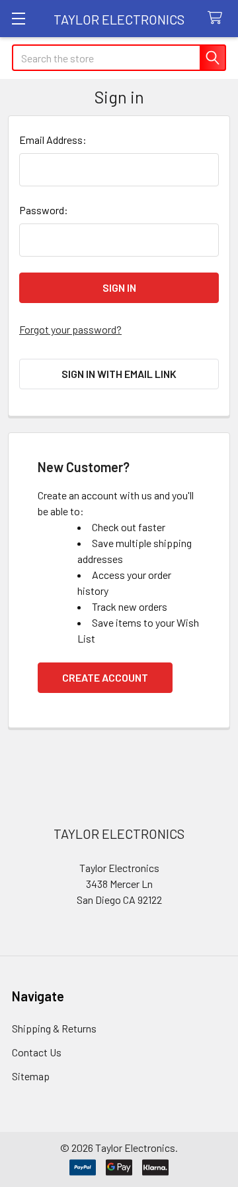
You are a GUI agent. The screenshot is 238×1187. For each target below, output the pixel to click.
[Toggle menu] (18, 18)
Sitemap (31, 1076)
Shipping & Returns (54, 1028)
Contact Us (36, 1052)
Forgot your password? (70, 329)
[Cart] (218, 18)
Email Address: (53, 139)
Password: (43, 210)
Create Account (105, 677)
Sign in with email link (119, 373)
